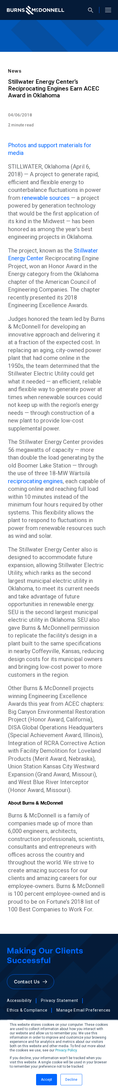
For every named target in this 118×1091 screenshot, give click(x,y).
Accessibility (19, 1000)
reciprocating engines (35, 481)
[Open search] (93, 10)
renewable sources (46, 197)
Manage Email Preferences (83, 1010)
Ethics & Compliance (27, 1010)
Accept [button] (46, 1080)
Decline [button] (71, 1080)
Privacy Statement (59, 1000)
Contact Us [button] (28, 981)
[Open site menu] (106, 10)
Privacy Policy (66, 1050)
